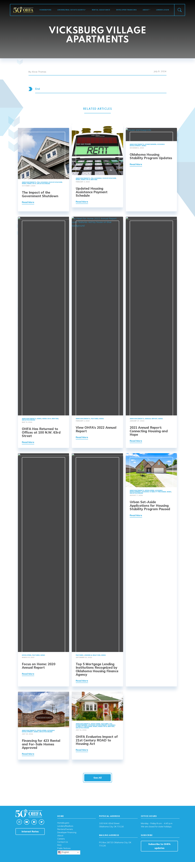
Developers (26, 655)
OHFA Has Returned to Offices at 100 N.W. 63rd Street (41, 432)
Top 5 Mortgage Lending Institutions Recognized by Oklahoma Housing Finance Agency (97, 669)
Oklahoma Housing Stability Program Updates (151, 156)
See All (98, 777)
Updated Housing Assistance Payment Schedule (91, 191)
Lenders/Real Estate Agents (71, 10)
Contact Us (62, 842)
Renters (94, 179)
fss (38, 182)
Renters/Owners (65, 829)
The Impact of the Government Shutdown (40, 194)
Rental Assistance (101, 10)
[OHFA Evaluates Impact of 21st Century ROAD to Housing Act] (97, 705)
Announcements (29, 182)
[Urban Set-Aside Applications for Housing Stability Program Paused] (151, 469)
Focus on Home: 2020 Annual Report (38, 665)
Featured (94, 419)
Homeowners (150, 144)
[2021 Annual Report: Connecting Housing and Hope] (151, 315)
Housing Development (97, 725)
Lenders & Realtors (92, 655)
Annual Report (151, 419)
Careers (61, 839)
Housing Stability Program (154, 492)
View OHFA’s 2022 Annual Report (96, 429)
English (65, 852)
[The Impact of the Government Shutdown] (43, 153)
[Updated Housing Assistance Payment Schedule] (97, 149)
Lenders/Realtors (65, 826)
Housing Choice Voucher (51, 182)
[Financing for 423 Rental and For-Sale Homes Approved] (43, 709)
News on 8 (31, 183)
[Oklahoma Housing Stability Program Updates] (138, 129)
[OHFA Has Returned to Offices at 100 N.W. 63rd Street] (43, 315)
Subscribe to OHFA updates (159, 846)
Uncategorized (43, 183)
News (24, 183)
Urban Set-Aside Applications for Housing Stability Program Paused (150, 505)
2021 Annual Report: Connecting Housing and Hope (149, 431)
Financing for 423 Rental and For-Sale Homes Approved (41, 744)
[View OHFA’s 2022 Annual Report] (97, 315)
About (146, 10)
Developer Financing (126, 10)
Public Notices (64, 848)
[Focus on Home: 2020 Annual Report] (43, 552)
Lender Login (162, 10)
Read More (28, 202)
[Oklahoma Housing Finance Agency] (23, 10)
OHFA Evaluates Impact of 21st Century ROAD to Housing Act (97, 740)
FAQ (59, 845)
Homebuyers (45, 10)
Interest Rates (30, 831)
